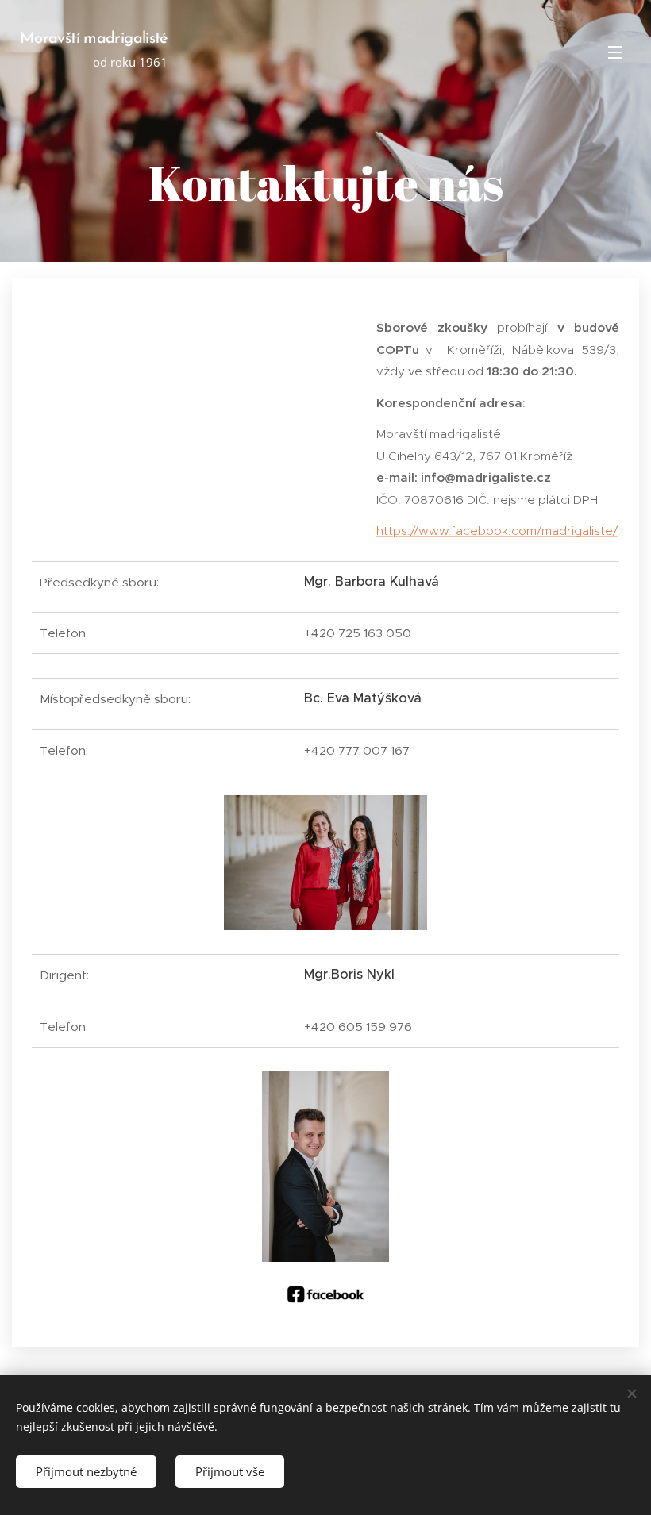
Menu (615, 51)
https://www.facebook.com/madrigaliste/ (497, 530)
